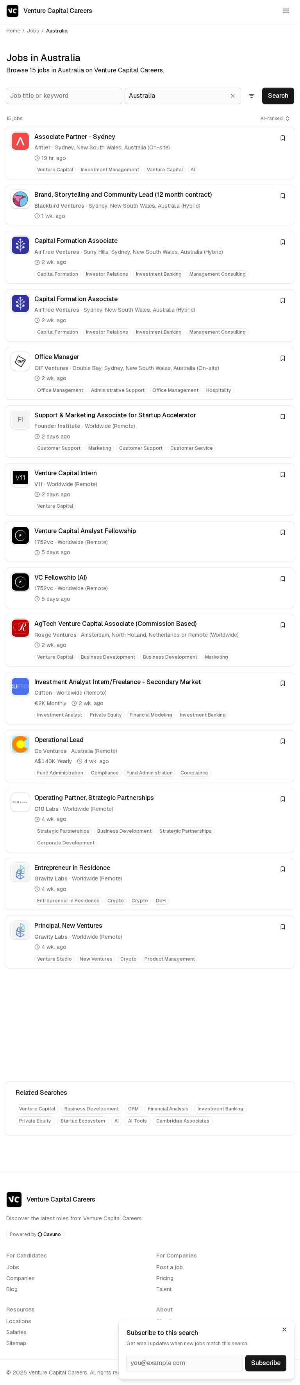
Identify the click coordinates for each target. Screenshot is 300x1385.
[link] (150, 153)
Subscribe (265, 1363)
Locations (18, 1321)
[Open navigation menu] (286, 11)
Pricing (164, 1278)
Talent (163, 1289)
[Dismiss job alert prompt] (284, 1329)
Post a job (169, 1267)
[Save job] (283, 138)
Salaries (16, 1332)
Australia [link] (57, 30)
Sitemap (16, 1343)
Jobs (33, 30)
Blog (12, 1289)
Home (13, 30)
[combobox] (64, 96)
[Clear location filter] (233, 96)
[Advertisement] (150, 1026)
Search (278, 96)
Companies (20, 1278)
